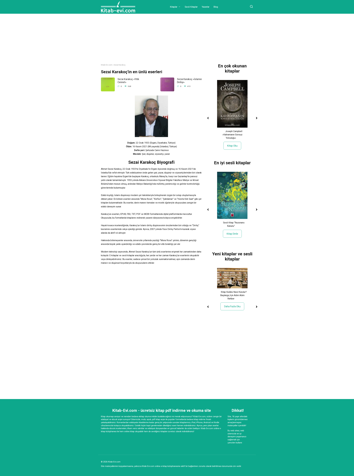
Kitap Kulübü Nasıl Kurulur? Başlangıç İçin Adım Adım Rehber (233, 295)
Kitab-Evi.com (106, 65)
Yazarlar (205, 7)
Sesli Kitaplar (191, 7)
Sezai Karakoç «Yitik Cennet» (128, 81)
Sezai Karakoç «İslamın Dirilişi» (189, 81)
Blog (216, 7)
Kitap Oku (232, 145)
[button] (208, 118)
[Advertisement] (177, 40)
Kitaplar (173, 7)
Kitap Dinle (232, 233)
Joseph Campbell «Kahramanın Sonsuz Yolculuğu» (232, 134)
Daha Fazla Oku (232, 306)
